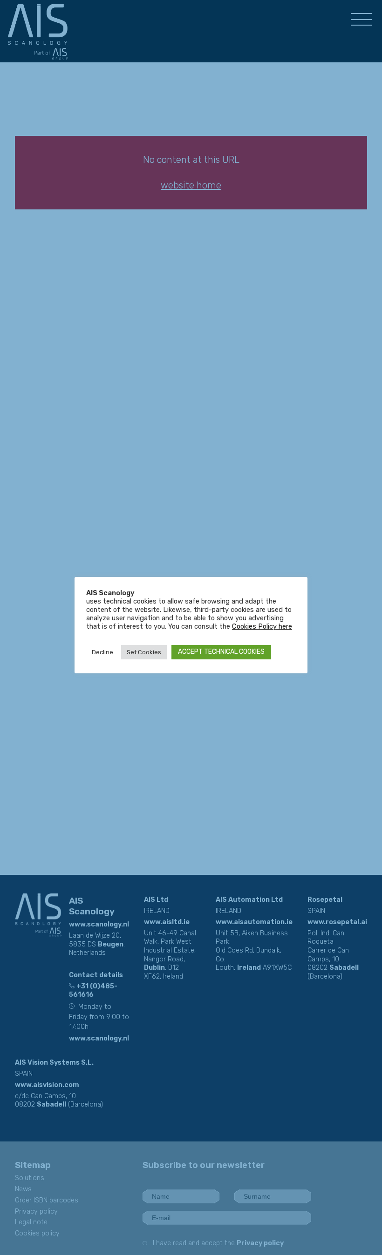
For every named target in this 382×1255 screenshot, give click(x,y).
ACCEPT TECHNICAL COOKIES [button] (221, 652)
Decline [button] (102, 652)
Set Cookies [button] (144, 652)
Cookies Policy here (262, 626)
